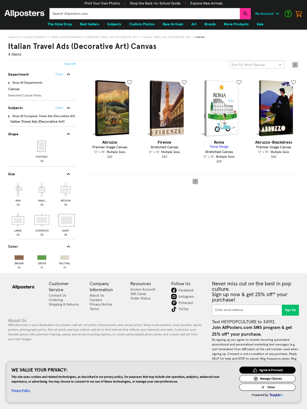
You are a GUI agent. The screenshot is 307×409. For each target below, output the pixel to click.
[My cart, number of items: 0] (299, 13)
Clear (59, 107)
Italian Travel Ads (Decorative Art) (166, 37)
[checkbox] (18, 194)
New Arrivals (173, 24)
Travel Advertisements (66, 37)
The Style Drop (60, 24)
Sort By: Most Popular (248, 65)
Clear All (70, 64)
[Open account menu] (277, 13)
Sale (260, 24)
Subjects (15, 37)
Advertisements (36, 37)
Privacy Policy (20, 390)
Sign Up (290, 310)
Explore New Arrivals (206, 3)
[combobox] (144, 13)
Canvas (200, 37)
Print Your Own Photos (102, 3)
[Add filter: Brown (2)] (19, 256)
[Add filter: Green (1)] (41, 256)
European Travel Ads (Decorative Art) (112, 37)
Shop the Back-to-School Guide (155, 3)
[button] (102, 3)
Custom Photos (142, 24)
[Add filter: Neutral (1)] (64, 256)
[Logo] (24, 13)
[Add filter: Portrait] (42, 146)
